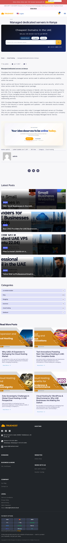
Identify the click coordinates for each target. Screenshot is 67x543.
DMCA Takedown (6, 505)
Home (2, 58)
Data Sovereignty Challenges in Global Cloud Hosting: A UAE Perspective (15, 398)
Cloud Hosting (11, 58)
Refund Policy (5, 502)
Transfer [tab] (43, 38)
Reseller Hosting (39, 472)
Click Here (33, 8)
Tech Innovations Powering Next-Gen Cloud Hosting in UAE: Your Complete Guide (50, 354)
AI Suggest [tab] (35, 38)
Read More (6, 365)
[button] (20, 13)
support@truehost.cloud (11, 446)
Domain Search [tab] (25, 38)
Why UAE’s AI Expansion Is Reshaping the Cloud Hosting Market (14, 354)
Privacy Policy (5, 500)
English (52, 1)
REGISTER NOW (49, 2)
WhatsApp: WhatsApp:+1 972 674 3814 (15, 443)
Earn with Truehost (40, 469)
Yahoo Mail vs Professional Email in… (19, 274)
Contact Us (4, 486)
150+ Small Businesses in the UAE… (18, 206)
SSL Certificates (6, 466)
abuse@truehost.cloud (12, 507)
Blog (5, 202)
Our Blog (3, 483)
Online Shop (38, 459)
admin (6, 64)
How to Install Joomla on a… (15, 251)
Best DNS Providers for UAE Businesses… (20, 229)
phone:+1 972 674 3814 (10, 440)
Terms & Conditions (7, 497)
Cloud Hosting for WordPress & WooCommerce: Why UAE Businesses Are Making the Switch (49, 399)
